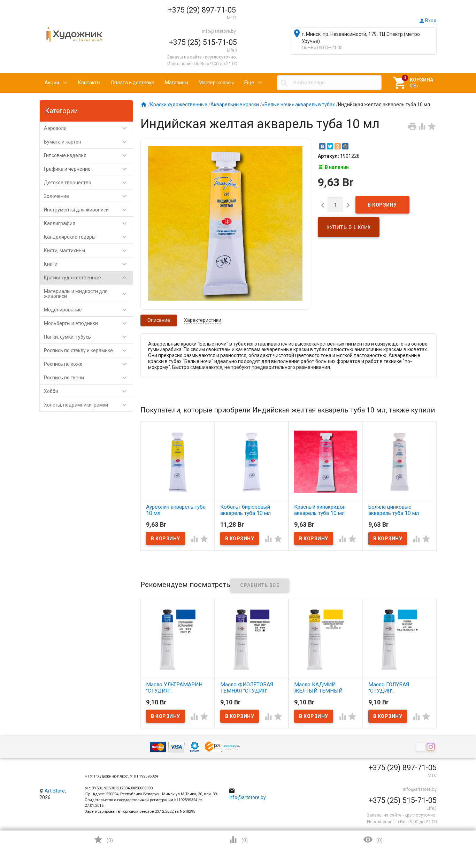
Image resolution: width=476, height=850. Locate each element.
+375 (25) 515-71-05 (203, 42)
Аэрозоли (86, 128)
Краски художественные (86, 277)
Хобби (86, 391)
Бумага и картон (86, 142)
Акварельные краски (234, 104)
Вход (428, 20)
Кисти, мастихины (86, 250)
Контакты (89, 82)
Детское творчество (86, 182)
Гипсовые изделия (86, 155)
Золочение (86, 196)
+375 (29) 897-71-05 (202, 10)
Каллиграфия (86, 223)
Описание (158, 320)
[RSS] (421, 747)
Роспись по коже (86, 364)
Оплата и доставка (132, 82)
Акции (52, 82)
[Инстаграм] (432, 747)
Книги (86, 264)
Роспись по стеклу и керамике (86, 350)
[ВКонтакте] (322, 146)
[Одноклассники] (338, 146)
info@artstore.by (219, 31)
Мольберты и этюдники (86, 323)
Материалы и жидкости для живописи (86, 293)
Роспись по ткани (86, 377)
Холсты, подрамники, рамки (86, 405)
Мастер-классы (216, 82)
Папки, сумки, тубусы (86, 337)
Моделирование (86, 310)
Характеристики (202, 320)
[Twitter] (330, 146)
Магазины (176, 82)
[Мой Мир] (345, 146)
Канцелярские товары (86, 237)
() (103, 839)
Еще (249, 82)
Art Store (55, 791)
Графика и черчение (86, 169)
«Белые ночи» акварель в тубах (298, 104)
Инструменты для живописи (86, 210)
